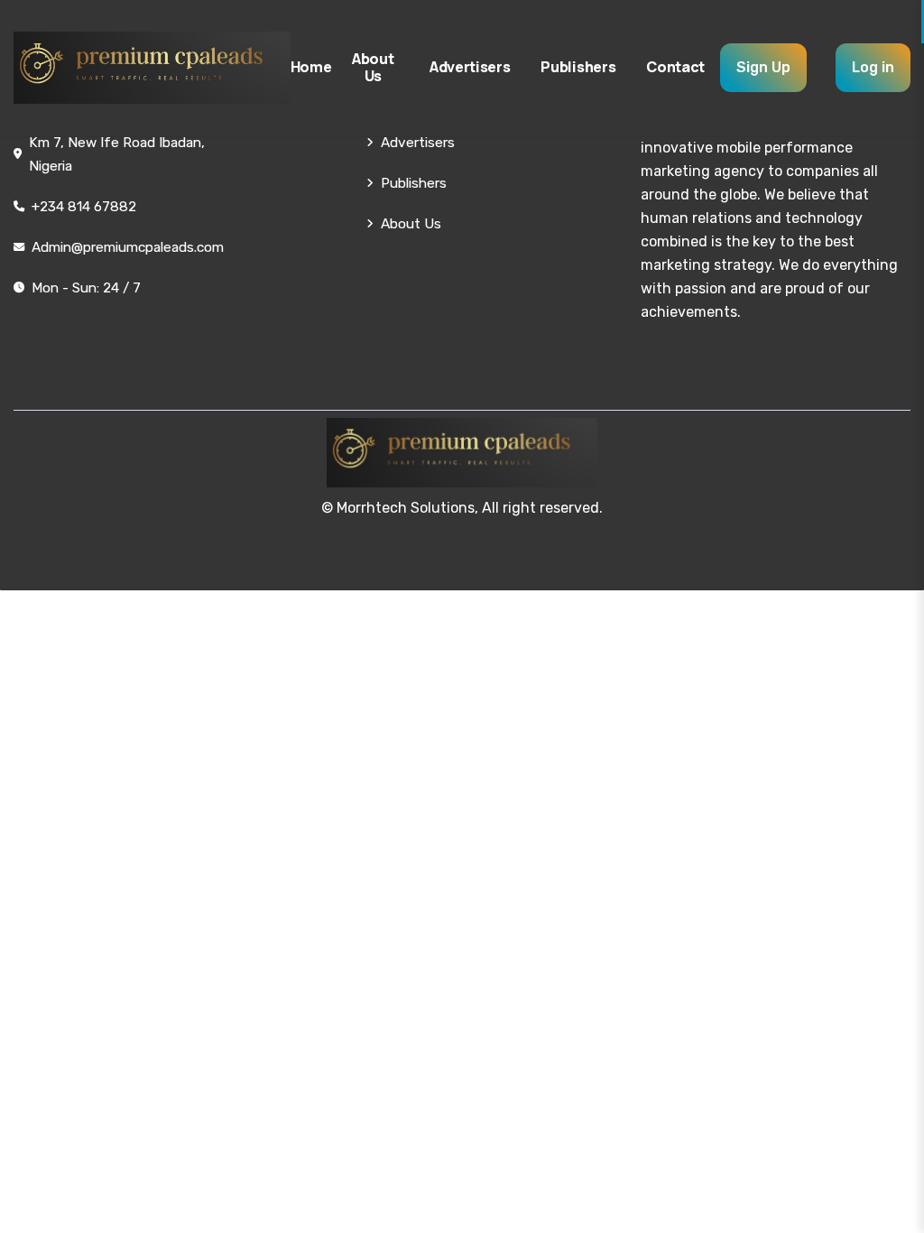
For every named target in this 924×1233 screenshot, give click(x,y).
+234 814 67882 (84, 207)
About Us (372, 67)
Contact (675, 67)
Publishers (578, 67)
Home (311, 67)
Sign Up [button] (763, 67)
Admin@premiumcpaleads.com (128, 247)
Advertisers (470, 67)
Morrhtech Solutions (406, 507)
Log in (873, 67)
